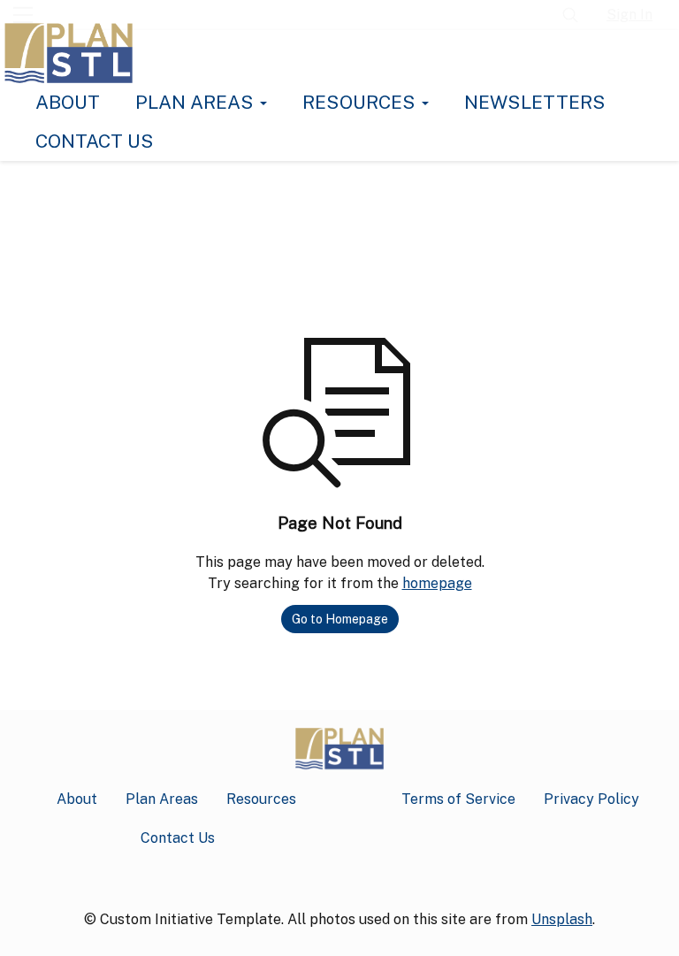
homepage (437, 583)
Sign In (629, 14)
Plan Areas (196, 102)
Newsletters (535, 102)
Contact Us (94, 141)
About (67, 102)
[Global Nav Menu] (23, 15)
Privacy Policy (591, 799)
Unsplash (561, 919)
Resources (361, 102)
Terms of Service (458, 799)
